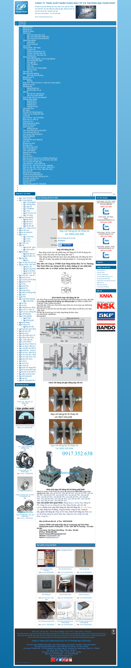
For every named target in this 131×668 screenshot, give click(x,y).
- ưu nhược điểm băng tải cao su (104, 276)
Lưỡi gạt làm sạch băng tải (32, 140)
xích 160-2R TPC (60, 501)
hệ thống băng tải (46, 514)
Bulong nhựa (27, 145)
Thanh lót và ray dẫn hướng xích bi (35, 176)
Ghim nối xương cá (84, 594)
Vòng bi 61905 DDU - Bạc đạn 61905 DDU (25, 515)
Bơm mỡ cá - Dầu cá (30, 119)
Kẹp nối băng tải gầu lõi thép (46, 621)
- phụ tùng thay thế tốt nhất (103, 278)
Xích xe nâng (32, 70)
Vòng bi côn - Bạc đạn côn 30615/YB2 (25, 402)
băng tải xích (72, 514)
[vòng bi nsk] (106, 308)
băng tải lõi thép (61, 512)
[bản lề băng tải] (46, 583)
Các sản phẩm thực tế (31, 132)
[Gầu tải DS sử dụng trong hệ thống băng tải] (65, 610)
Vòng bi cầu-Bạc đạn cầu (36, 53)
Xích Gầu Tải (27, 72)
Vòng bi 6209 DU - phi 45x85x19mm (25, 470)
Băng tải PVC (28, 27)
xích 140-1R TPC (74, 499)
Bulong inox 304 (29, 143)
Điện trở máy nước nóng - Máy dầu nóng (38, 169)
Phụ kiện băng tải (29, 180)
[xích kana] (106, 298)
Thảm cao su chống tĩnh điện (33, 114)
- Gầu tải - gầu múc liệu (102, 274)
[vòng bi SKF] (106, 320)
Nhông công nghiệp (30, 99)
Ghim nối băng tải (84, 569)
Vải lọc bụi (27, 138)
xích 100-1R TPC (72, 497)
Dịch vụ (21, 185)
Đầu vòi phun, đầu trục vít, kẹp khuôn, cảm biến (40, 160)
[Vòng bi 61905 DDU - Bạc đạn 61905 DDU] (25, 513)
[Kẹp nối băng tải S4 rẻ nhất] (76, 235)
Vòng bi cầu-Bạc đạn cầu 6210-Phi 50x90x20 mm (25, 495)
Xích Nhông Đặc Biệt (34, 60)
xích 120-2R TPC (60, 499)
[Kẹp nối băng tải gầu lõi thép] (46, 610)
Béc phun (26, 110)
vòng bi (44, 516)
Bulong (29, 81)
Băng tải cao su (28, 77)
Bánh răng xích (28, 127)
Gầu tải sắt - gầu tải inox (36, 94)
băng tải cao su (46, 505)
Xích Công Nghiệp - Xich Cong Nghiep (41, 59)
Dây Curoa (27, 33)
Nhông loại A (31, 101)
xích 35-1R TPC (56, 493)
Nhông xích (27, 182)
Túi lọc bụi (26, 46)
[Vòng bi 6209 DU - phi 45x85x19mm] (25, 468)
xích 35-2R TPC (68, 493)
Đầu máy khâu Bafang (35, 75)
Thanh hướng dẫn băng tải (32, 174)
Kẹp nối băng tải (29, 136)
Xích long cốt (27, 171)
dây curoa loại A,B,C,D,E (36, 35)
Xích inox (30, 66)
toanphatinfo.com (26, 662)
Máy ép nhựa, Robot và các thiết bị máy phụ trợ (40, 158)
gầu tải (79, 505)
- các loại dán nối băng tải (102, 286)
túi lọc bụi (79, 503)
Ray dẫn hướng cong (30, 178)
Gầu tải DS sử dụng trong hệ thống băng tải (65, 622)
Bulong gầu (27, 79)
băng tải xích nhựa (29, 152)
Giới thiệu (22, 24)
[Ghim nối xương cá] (84, 583)
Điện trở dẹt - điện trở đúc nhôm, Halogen (38, 165)
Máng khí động (28, 31)
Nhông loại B (32, 103)
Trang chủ (22, 22)
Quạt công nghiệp (29, 40)
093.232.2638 (106, 236)
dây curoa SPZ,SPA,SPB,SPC (38, 37)
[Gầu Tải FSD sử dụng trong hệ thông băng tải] (84, 610)
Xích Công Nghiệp (29, 57)
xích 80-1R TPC (47, 497)
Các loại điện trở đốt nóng (32, 162)
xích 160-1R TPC (47, 501)
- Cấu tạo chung (100, 272)
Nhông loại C (32, 105)
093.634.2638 (106, 222)
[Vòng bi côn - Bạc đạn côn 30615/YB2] (25, 400)
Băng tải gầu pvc (33, 88)
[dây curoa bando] (106, 331)
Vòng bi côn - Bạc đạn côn (36, 55)
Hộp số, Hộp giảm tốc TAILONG (34, 184)
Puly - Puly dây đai (30, 149)
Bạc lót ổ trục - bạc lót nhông (33, 117)
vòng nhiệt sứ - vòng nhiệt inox (34, 163)
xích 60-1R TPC (74, 495)
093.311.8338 (106, 250)
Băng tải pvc (69, 503)
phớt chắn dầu (60, 514)
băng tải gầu (71, 505)
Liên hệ (21, 191)
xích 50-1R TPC (49, 495)
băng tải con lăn (59, 505)
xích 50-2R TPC (62, 495)
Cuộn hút (26, 116)
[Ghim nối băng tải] (84, 558)
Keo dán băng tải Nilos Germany (46, 569)
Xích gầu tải (31, 62)
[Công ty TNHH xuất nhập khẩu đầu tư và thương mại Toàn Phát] (21, 14)
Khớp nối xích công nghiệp (37, 68)
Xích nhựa (26, 154)
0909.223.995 (106, 207)
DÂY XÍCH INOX (29, 151)
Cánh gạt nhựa (28, 108)
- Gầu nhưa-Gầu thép (101, 284)
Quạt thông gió (32, 44)
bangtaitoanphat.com (52, 537)
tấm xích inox (27, 156)
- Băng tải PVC (100, 282)
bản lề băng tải (46, 594)
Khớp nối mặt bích (29, 125)
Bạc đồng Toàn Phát (30, 147)
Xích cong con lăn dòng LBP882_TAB (25, 447)
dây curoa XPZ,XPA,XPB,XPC (38, 38)
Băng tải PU (27, 29)
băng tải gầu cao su (34, 90)
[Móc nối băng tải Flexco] (65, 558)
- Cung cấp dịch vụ (101, 270)
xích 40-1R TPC (81, 493)
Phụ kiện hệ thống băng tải (32, 112)
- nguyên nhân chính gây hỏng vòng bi (105, 280)
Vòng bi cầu (31, 49)
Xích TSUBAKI (32, 64)
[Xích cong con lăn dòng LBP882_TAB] (25, 445)
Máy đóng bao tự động (31, 123)
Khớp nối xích (28, 121)
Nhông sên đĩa (32, 106)
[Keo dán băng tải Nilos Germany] (46, 558)
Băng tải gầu (27, 86)
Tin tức (21, 189)
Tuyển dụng (23, 187)
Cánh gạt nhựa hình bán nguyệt (25, 425)
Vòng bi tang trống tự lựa (36, 51)
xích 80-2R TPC (59, 497)
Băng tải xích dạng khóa (31, 173)
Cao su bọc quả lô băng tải (32, 134)
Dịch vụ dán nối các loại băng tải (35, 97)
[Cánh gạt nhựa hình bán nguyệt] (25, 424)
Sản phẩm (22, 26)
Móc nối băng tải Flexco (65, 569)
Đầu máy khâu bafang (31, 73)
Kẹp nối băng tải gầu (65, 594)
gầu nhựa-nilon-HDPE (35, 95)
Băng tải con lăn (29, 84)
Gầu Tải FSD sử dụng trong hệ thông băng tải (84, 622)
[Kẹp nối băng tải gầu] (65, 583)
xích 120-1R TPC (47, 499)
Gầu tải (25, 92)
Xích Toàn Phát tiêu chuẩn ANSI (34, 130)
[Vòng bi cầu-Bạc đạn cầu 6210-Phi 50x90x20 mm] (25, 493)
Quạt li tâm (31, 42)
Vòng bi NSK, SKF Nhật (31, 48)
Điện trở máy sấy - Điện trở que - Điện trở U (39, 167)
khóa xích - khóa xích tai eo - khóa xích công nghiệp (41, 83)
